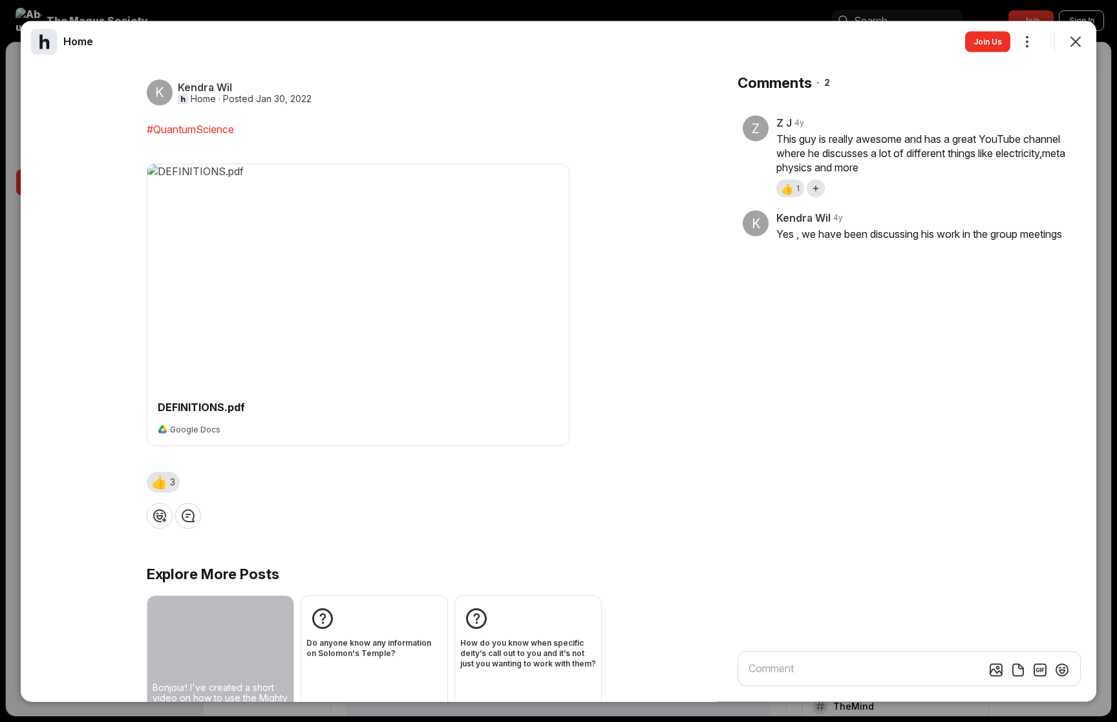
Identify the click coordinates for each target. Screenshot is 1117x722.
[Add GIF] (1040, 669)
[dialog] (558, 361)
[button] (163, 481)
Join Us (987, 41)
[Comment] (188, 515)
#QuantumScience (190, 128)
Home (203, 98)
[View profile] (44, 41)
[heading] (78, 41)
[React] (159, 515)
